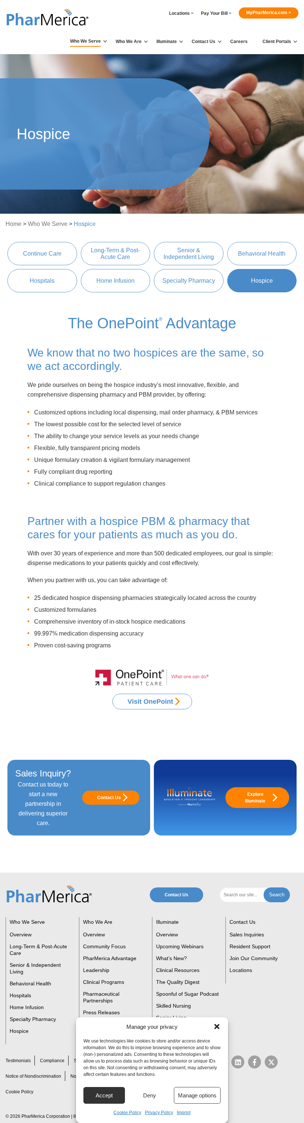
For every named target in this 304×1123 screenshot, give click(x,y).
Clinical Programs (103, 982)
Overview (21, 935)
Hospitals (42, 281)
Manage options (197, 1095)
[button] (217, 1026)
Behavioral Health (261, 253)
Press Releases (101, 1012)
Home (14, 224)
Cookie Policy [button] (127, 1112)
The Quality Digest (177, 982)
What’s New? (171, 958)
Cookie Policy (19, 1091)
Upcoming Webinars (180, 946)
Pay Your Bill (216, 13)
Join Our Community (253, 958)
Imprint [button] (184, 1112)
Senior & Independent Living (188, 253)
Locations (181, 13)
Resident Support (249, 946)
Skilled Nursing (173, 1006)
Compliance (52, 1060)
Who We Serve (47, 224)
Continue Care (42, 253)
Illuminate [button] (166, 41)
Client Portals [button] (276, 41)
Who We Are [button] (129, 41)
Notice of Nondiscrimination (33, 1076)
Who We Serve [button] (85, 41)
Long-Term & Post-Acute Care (115, 253)
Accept (104, 1095)
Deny (149, 1095)
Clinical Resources (177, 970)
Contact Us (109, 797)
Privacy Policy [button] (159, 1112)
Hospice (262, 281)
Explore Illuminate (255, 798)
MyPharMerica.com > (268, 12)
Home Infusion (115, 281)
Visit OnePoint (150, 701)
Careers (239, 41)
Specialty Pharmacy (188, 281)
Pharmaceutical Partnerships (101, 997)
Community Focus (104, 946)
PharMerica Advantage (109, 958)
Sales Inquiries (246, 935)
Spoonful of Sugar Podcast (187, 994)
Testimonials (18, 1060)
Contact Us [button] (203, 41)
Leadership (96, 970)
